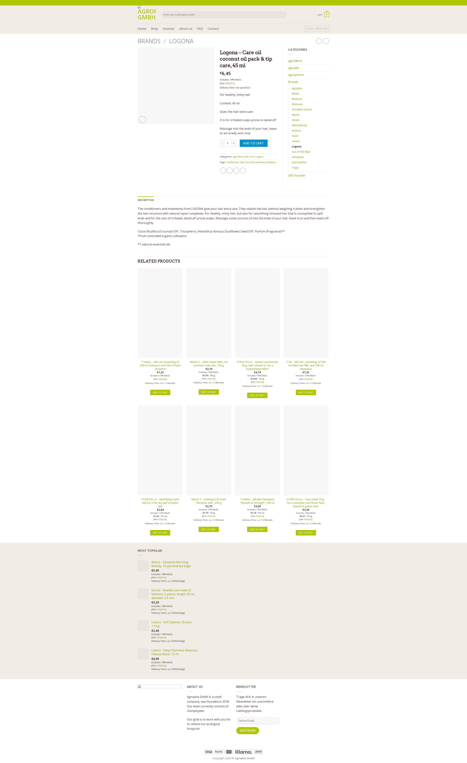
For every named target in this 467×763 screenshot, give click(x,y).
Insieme (296, 130)
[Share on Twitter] (230, 170)
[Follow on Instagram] (324, 2)
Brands (149, 41)
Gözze (295, 120)
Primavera (298, 157)
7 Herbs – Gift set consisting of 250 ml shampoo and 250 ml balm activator (160, 365)
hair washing (257, 162)
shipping (230, 83)
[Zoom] (142, 119)
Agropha (297, 88)
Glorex (296, 114)
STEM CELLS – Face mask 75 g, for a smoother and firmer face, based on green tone (306, 503)
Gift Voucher (296, 176)
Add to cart (253, 143)
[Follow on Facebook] (320, 2)
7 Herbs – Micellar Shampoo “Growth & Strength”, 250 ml (257, 501)
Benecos (297, 99)
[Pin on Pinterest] (243, 170)
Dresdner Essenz (302, 109)
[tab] (146, 200)
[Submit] (283, 14)
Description (146, 200)
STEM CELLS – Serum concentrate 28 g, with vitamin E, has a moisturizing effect (257, 365)
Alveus (295, 93)
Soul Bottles (299, 162)
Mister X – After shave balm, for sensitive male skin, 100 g (209, 363)
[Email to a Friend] (236, 170)
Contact (213, 29)
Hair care (249, 156)
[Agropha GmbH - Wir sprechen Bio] (147, 14)
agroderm (238, 156)
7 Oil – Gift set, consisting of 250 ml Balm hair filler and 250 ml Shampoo (305, 365)
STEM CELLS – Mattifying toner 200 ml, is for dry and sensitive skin (160, 503)
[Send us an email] (327, 2)
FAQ (200, 29)
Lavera (296, 141)
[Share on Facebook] (223, 170)
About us (185, 29)
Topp (295, 167)
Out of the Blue (301, 151)
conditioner (232, 162)
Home (142, 29)
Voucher (169, 29)
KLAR (295, 136)
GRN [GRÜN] (299, 125)
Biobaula (297, 104)
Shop (154, 29)
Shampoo (270, 162)
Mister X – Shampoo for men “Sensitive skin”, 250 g (208, 501)
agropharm (296, 75)
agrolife (293, 68)
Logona (181, 41)
